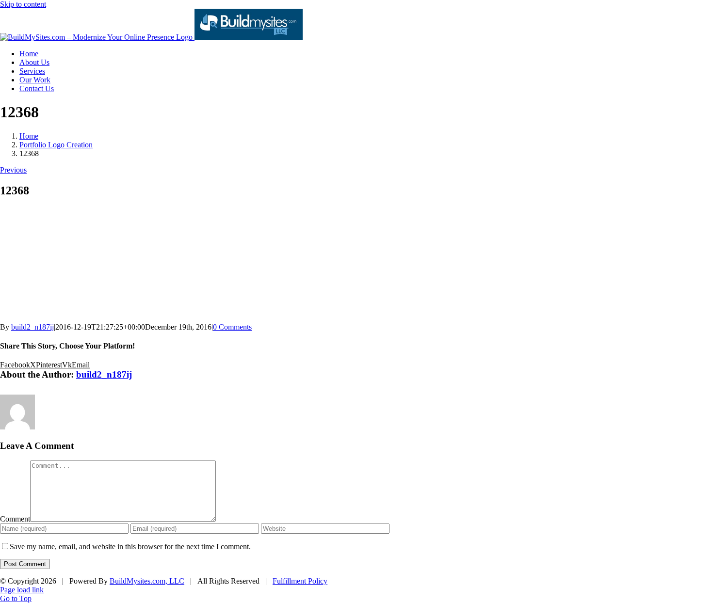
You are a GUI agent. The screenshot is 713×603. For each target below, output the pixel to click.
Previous (13, 170)
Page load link (22, 590)
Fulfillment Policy (300, 581)
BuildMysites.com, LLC (147, 581)
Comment (15, 519)
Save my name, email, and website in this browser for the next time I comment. (130, 546)
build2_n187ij (32, 327)
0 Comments (232, 327)
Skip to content (23, 4)
